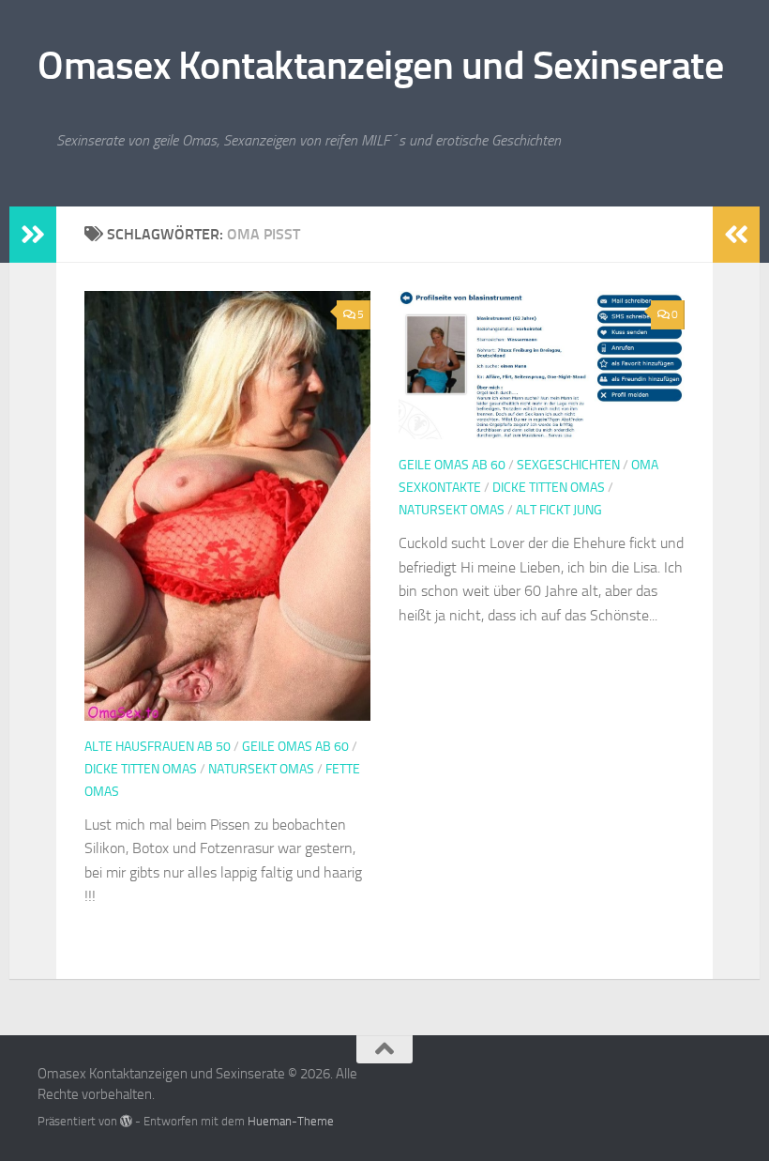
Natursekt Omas (261, 769)
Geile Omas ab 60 (295, 747)
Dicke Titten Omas (140, 769)
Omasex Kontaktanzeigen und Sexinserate (380, 65)
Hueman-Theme (291, 1121)
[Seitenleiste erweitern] (32, 234)
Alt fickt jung (559, 510)
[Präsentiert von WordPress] (126, 1121)
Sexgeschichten (568, 465)
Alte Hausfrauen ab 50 (157, 747)
